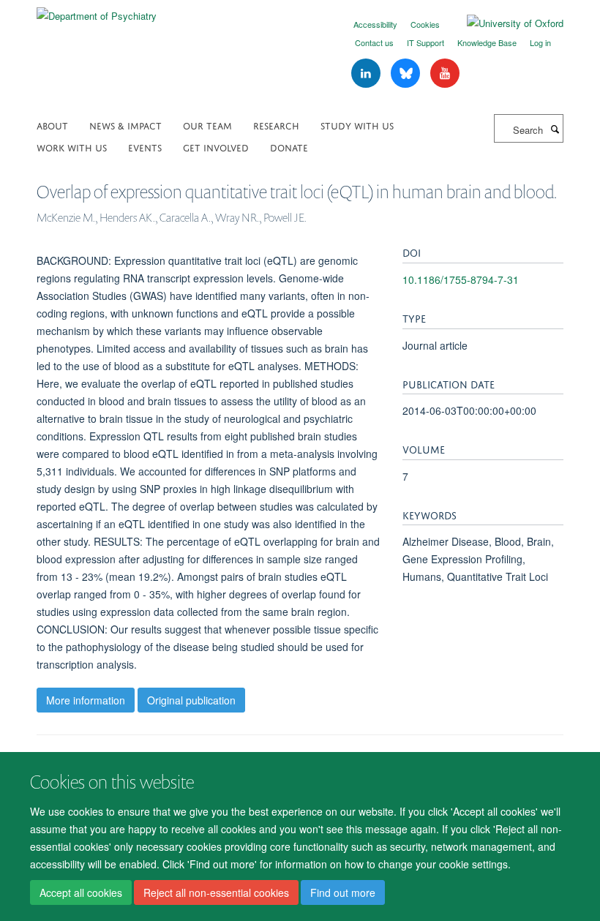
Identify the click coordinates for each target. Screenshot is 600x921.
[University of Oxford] (504, 23)
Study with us (357, 125)
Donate (289, 147)
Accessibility (375, 24)
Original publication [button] (191, 700)
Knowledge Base (487, 42)
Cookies (425, 24)
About (52, 125)
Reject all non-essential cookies (216, 892)
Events (145, 147)
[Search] (555, 129)
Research (276, 125)
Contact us (374, 42)
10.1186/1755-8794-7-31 (460, 279)
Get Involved (216, 147)
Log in (540, 42)
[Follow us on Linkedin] (367, 73)
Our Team (207, 125)
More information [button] (85, 700)
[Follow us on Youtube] (445, 73)
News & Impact (125, 125)
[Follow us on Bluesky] (407, 73)
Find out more (342, 892)
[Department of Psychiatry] (97, 11)
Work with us (72, 147)
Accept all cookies (81, 892)
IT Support (425, 42)
